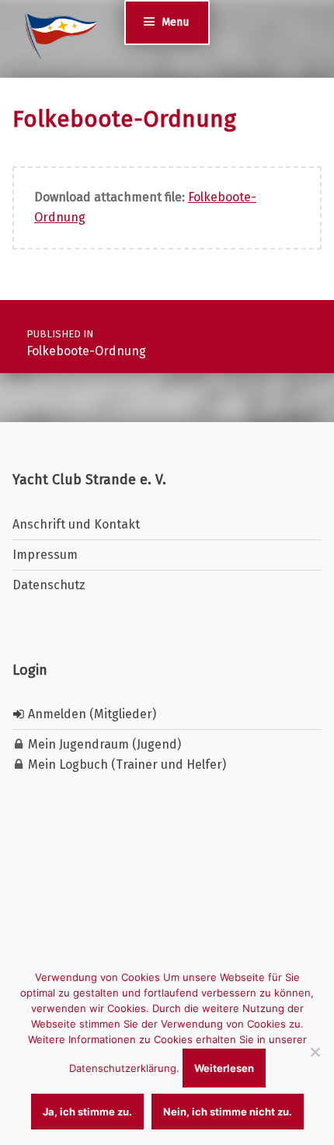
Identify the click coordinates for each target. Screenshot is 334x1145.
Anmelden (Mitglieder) (90, 714)
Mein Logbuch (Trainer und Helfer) (125, 764)
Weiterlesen (224, 1068)
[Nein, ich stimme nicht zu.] (314, 1051)
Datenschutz (48, 585)
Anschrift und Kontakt (76, 524)
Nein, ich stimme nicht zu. (227, 1111)
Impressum (45, 554)
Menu (176, 22)
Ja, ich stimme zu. (87, 1111)
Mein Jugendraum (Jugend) (103, 744)
